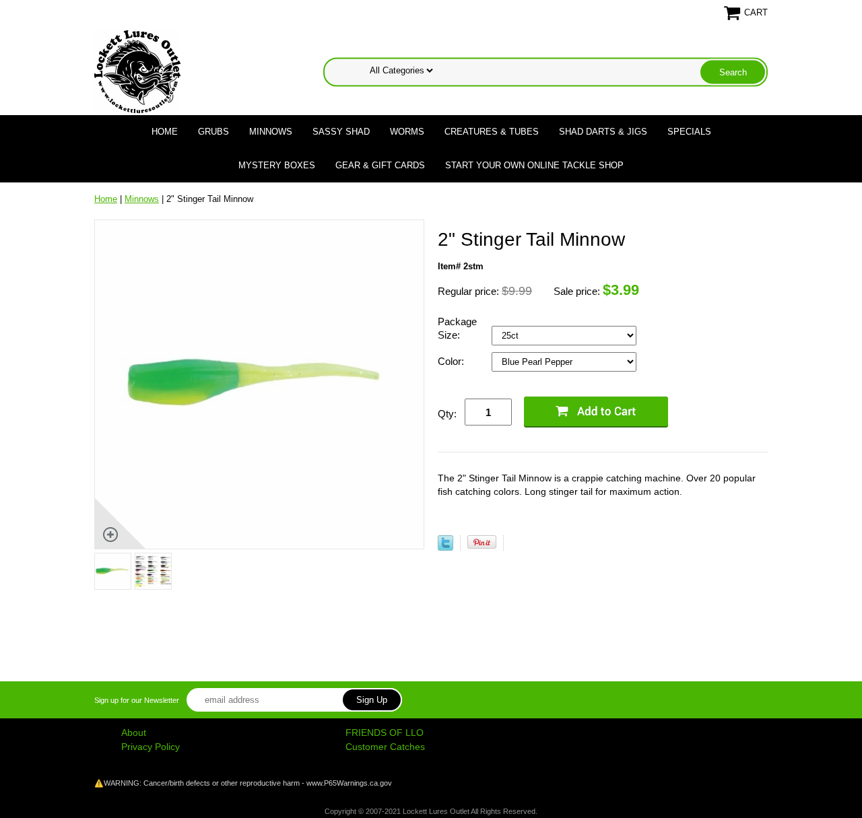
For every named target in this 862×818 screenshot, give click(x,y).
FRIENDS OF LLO (384, 732)
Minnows (270, 132)
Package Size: (457, 328)
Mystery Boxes (276, 165)
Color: (452, 361)
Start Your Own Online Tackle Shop (534, 165)
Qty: (447, 413)
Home (165, 132)
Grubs (213, 132)
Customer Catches (385, 746)
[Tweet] (445, 548)
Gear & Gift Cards (380, 165)
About (133, 732)
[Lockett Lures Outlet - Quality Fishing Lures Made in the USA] (137, 71)
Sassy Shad (341, 132)
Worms (407, 132)
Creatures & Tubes (491, 132)
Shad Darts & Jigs (603, 132)
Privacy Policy (150, 746)
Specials (689, 132)
